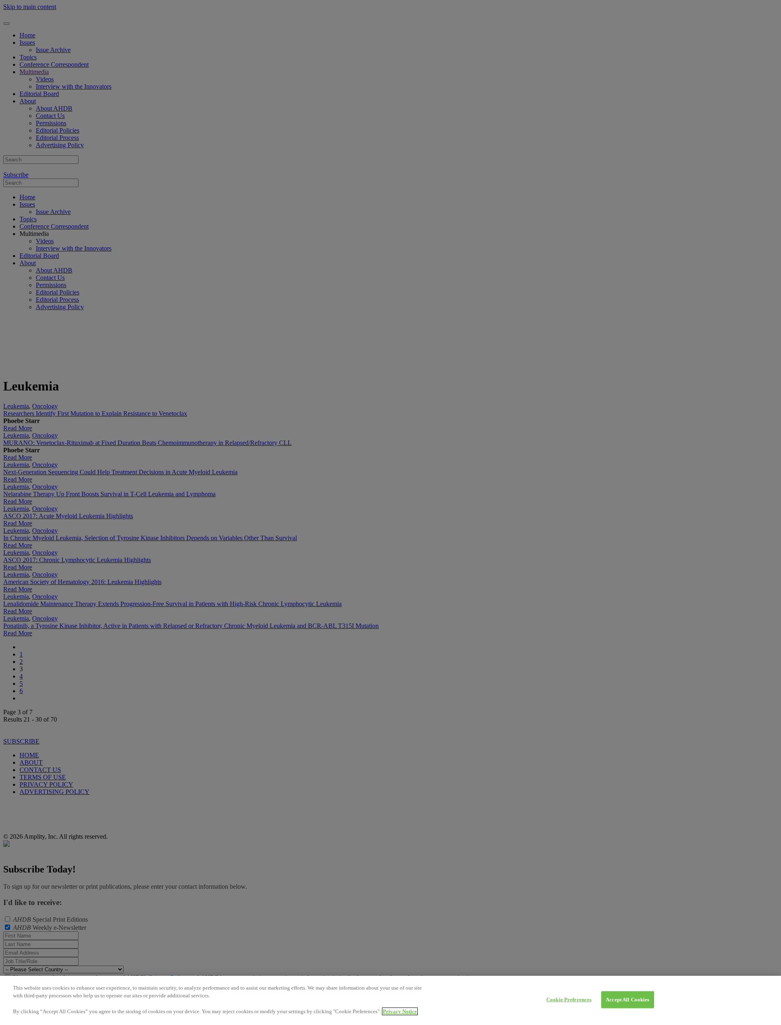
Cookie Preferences (568, 1000)
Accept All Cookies (627, 1000)
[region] (390, 1000)
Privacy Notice (400, 1011)
